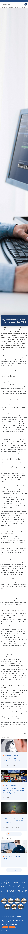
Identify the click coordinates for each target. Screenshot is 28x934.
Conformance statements (6, 930)
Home (2, 7)
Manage (18, 927)
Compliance (3, 931)
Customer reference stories (7, 933)
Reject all (12, 927)
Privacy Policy (13, 924)
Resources (5, 7)
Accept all (5, 927)
